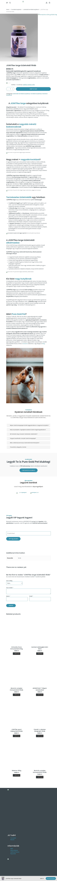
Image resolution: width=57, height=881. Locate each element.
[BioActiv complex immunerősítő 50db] (16, 672)
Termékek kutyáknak (16, 9)
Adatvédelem (14, 850)
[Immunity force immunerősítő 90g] (16, 630)
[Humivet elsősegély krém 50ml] (40, 630)
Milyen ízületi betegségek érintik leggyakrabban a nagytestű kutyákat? (29, 425)
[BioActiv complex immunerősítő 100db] (40, 754)
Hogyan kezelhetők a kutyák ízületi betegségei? (23, 438)
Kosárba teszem (51, 878)
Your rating (9, 580)
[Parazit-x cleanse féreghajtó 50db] (40, 713)
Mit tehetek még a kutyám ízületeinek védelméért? (23, 434)
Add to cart (33, 89)
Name (8, 596)
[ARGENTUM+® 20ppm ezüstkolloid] (40, 672)
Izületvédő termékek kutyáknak (31, 9)
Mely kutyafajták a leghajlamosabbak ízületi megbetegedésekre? (28, 429)
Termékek (13, 838)
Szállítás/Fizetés (14, 852)
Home (7, 9)
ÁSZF (11, 848)
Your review (9, 587)
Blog (44, 343)
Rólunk (12, 839)
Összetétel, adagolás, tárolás (18, 447)
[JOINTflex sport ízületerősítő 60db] (16, 713)
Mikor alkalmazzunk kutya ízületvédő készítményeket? (24, 442)
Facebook (25, 343)
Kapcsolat (13, 853)
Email (31, 596)
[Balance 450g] (16, 754)
